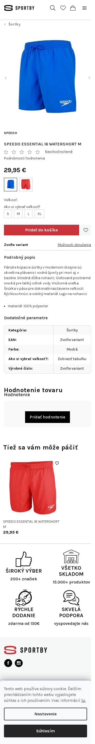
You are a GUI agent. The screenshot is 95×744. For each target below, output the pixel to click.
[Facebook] (8, 663)
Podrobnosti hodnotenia (24, 158)
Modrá (72, 349)
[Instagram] (19, 663)
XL (39, 213)
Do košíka (41, 230)
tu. (83, 700)
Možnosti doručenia (74, 245)
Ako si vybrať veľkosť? (22, 207)
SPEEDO (10, 133)
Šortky (72, 330)
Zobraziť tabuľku (72, 359)
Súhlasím (45, 730)
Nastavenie (46, 713)
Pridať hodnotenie (47, 416)
